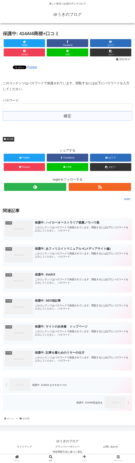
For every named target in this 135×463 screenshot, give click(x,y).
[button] (124, 349)
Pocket (32, 67)
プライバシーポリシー (67, 446)
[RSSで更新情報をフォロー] (100, 187)
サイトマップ (24, 446)
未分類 (10, 139)
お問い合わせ (110, 446)
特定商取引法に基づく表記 (67, 451)
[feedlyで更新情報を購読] (35, 187)
